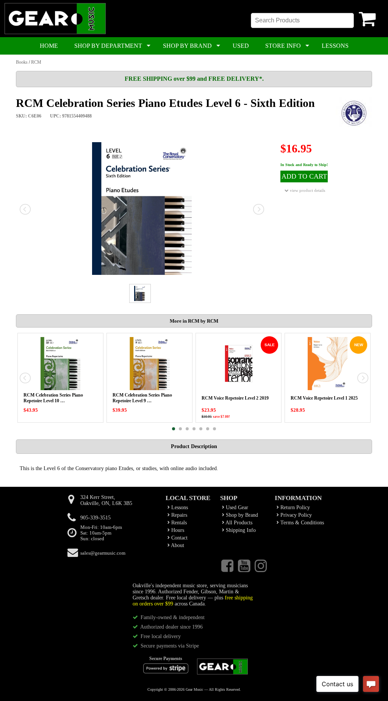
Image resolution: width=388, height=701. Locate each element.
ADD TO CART (304, 176)
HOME (49, 45)
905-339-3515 (95, 518)
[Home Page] (55, 32)
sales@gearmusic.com (102, 553)
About (177, 545)
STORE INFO (283, 45)
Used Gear (236, 507)
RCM (36, 62)
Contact (179, 538)
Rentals (178, 522)
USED (241, 45)
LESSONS (335, 45)
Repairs (178, 515)
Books (22, 62)
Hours (177, 530)
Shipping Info (240, 530)
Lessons (179, 507)
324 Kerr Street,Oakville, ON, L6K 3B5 (106, 500)
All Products (238, 522)
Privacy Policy (295, 515)
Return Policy (294, 507)
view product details (307, 190)
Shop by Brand (241, 515)
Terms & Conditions (301, 522)
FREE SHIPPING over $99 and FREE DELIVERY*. (194, 78)
